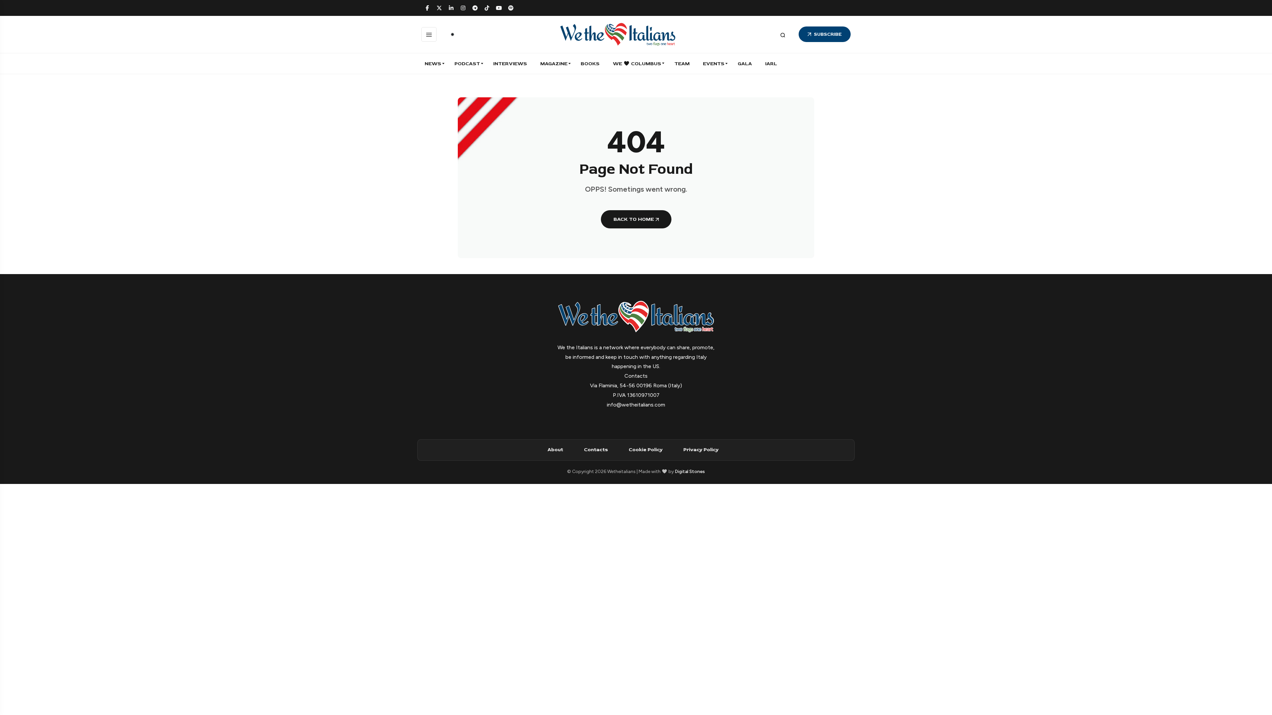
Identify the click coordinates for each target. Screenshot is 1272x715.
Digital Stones (690, 471)
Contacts (596, 450)
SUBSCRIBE (828, 34)
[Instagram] (463, 8)
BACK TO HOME (633, 219)
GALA (745, 64)
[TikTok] (487, 8)
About (555, 450)
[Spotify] (511, 8)
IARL (771, 64)
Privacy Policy (700, 450)
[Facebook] (427, 8)
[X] (439, 8)
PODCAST (467, 64)
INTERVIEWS (510, 64)
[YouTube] (499, 8)
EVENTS (713, 64)
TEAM (682, 64)
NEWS (433, 64)
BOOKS (590, 64)
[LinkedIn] (451, 8)
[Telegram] (475, 8)
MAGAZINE (553, 64)
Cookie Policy (645, 450)
